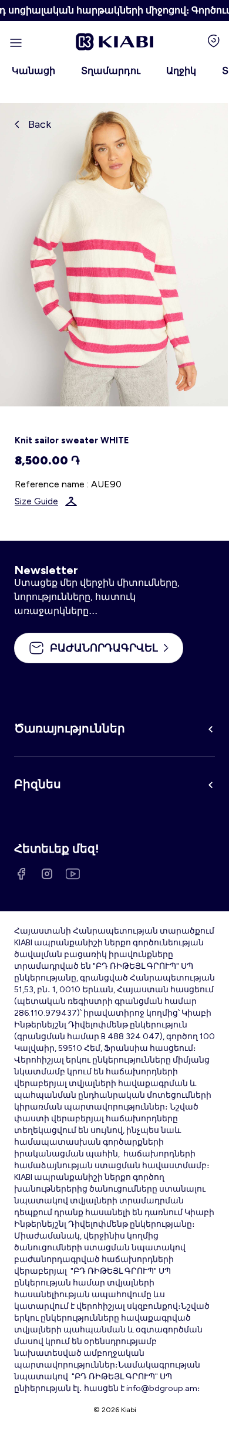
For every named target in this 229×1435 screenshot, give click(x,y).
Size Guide (36, 501)
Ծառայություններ (69, 728)
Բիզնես (37, 784)
